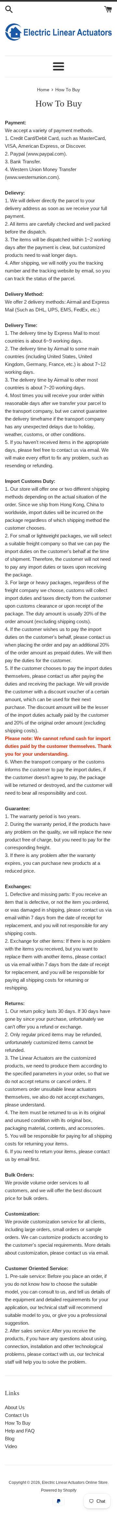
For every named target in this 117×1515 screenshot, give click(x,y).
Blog (9, 1438)
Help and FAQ (20, 1430)
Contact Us (17, 1415)
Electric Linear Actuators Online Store (75, 1482)
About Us (15, 1407)
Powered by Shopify (58, 1490)
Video (11, 1446)
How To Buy (18, 1423)
